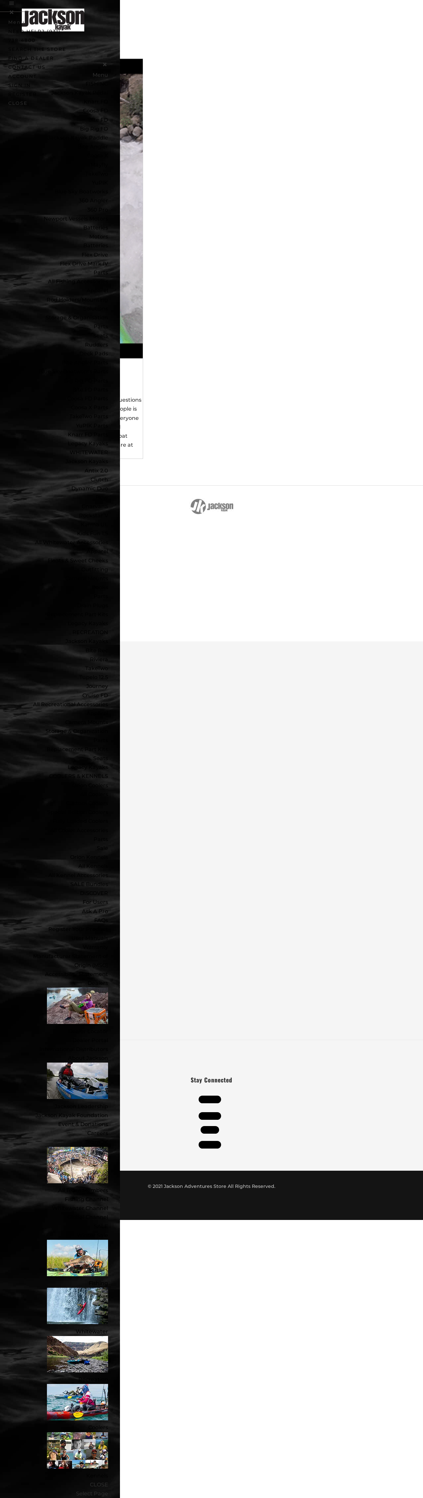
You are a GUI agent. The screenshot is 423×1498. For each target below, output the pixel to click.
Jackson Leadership (81, 1106)
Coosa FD (95, 110)
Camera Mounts (86, 578)
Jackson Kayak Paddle (78, 138)
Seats (100, 336)
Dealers (98, 983)
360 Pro (97, 210)
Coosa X (97, 155)
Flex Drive (95, 255)
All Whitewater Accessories (71, 542)
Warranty (95, 947)
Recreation (93, 1379)
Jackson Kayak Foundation (71, 1115)
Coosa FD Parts (87, 398)
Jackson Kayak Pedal (79, 93)
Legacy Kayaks (88, 443)
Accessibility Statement (76, 974)
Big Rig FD (94, 129)
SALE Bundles (89, 884)
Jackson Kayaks (86, 461)
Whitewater (92, 1331)
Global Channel (87, 1217)
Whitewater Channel (80, 1208)
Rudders (96, 345)
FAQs (101, 920)
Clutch (99, 479)
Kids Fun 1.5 (92, 533)
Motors (98, 236)
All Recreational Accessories (70, 704)
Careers (97, 1133)
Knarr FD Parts (88, 434)
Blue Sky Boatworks (81, 191)
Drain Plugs (92, 605)
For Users (95, 902)
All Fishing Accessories (78, 281)
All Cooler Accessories (79, 830)
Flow (102, 497)
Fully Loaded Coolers (80, 821)
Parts (101, 272)
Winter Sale (92, 1235)
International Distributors (73, 1049)
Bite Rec (97, 650)
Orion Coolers (90, 785)
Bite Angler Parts (85, 362)
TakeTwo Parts (88, 416)
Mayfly (99, 165)
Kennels (97, 1476)
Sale (102, 848)
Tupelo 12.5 (93, 677)
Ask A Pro (95, 911)
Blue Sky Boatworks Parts (73, 371)
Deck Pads (93, 353)
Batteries (95, 245)
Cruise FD (95, 695)
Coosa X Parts (89, 407)
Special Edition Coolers (77, 812)
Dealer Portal (90, 1040)
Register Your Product (78, 929)
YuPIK (100, 183)
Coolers (98, 1427)
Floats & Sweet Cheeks (78, 560)
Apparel (97, 290)
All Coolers (94, 794)
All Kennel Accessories (78, 875)
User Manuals (89, 938)
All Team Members (83, 1190)
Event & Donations (83, 1124)
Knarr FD (96, 102)
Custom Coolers (87, 803)
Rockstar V (93, 515)
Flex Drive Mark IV (84, 264)
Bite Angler (93, 146)
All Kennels (93, 866)
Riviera (99, 659)
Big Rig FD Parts (86, 381)
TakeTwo (96, 174)
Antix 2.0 (96, 470)
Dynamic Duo (89, 488)
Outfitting (94, 569)
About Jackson (88, 1058)
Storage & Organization (77, 731)
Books (100, 587)
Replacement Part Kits (77, 614)
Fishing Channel (86, 1199)
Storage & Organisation (77, 317)
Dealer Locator (88, 1031)
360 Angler (93, 200)
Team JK (96, 1142)
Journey (97, 686)
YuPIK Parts (92, 426)
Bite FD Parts (90, 389)
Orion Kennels (89, 857)
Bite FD (98, 120)
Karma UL (94, 524)
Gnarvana (95, 506)
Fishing (98, 1283)
